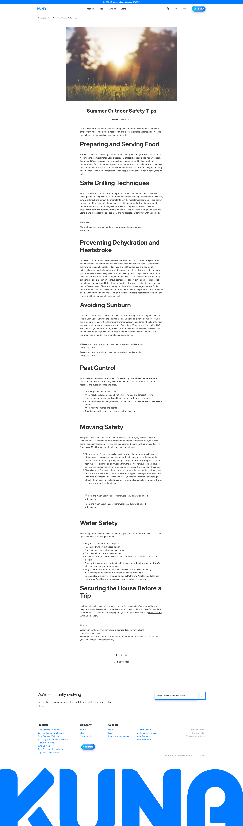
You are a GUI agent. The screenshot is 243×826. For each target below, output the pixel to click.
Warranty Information (196, 736)
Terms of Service (198, 729)
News (50, 18)
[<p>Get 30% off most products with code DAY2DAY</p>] (121, 2)
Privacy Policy (199, 733)
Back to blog (123, 661)
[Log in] (176, 8)
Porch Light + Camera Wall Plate (52, 739)
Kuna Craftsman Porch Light (50, 733)
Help (110, 729)
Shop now (199, 8)
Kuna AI (112, 8)
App (101, 8)
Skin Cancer (92, 318)
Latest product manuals (119, 736)
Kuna (174, 755)
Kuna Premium (143, 736)
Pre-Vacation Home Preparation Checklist (115, 609)
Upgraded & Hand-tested (49, 752)
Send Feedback (144, 739)
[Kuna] (41, 9)
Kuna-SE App (43, 746)
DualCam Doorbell (46, 742)
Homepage (41, 18)
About (83, 729)
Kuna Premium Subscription (50, 749)
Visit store (88, 746)
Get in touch (85, 736)
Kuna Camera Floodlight (48, 729)
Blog (82, 733)
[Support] (167, 8)
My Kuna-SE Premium (147, 733)
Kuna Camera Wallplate (48, 736)
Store (123, 8)
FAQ (110, 733)
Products (90, 8)
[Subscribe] (202, 696)
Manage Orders (144, 729)
